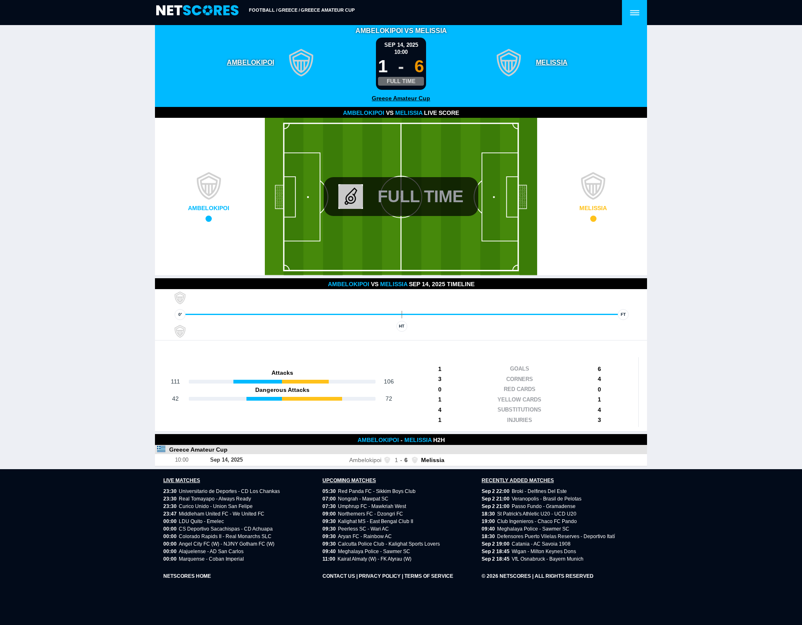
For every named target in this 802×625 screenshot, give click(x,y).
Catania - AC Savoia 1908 (541, 544)
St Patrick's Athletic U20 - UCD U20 (536, 514)
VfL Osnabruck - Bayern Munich (548, 559)
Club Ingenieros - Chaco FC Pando (537, 521)
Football (262, 10)
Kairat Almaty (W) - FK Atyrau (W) (374, 559)
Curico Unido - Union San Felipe (216, 506)
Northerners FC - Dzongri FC (370, 514)
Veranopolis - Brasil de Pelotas (546, 499)
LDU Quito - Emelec (201, 521)
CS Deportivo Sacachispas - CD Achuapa (226, 529)
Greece (287, 10)
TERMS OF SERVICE (428, 576)
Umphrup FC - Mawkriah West (372, 506)
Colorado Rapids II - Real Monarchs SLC (225, 536)
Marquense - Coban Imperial (211, 559)
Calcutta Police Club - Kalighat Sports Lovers (389, 544)
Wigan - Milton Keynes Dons (544, 551)
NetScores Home (187, 576)
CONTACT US (339, 576)
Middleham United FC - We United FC (221, 514)
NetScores (516, 576)
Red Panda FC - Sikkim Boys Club (377, 491)
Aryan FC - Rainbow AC (365, 536)
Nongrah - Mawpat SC (363, 499)
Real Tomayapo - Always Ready (215, 499)
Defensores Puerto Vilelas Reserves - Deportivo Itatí (556, 536)
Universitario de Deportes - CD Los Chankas (229, 491)
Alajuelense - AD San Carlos (211, 551)
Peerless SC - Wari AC (363, 529)
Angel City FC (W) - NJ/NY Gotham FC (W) (226, 544)
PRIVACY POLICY (380, 576)
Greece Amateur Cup (328, 10)
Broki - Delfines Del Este (539, 491)
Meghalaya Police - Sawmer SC (374, 551)
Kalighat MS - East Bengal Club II (375, 521)
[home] (197, 10)
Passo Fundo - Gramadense (544, 506)
